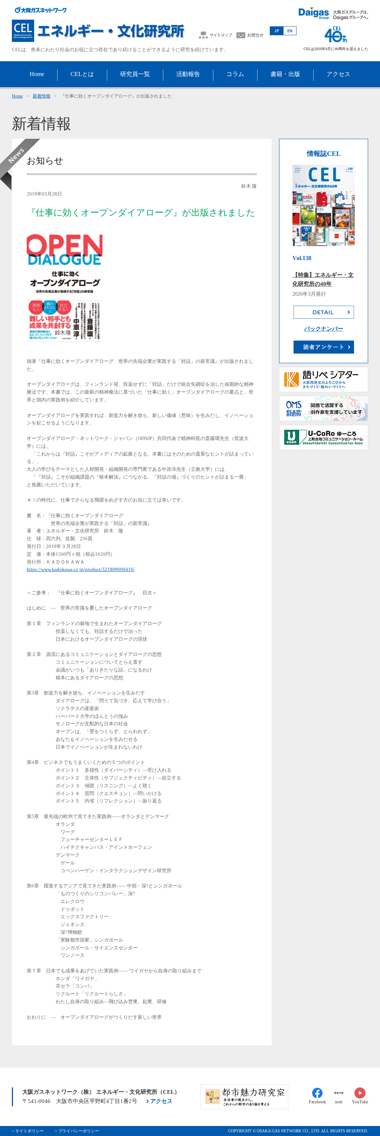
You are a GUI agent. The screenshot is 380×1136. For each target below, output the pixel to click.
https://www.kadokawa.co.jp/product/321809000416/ (81, 569)
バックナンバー (323, 329)
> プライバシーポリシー (77, 1131)
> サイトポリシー (28, 1131)
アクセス (161, 1101)
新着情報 (41, 96)
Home (17, 96)
